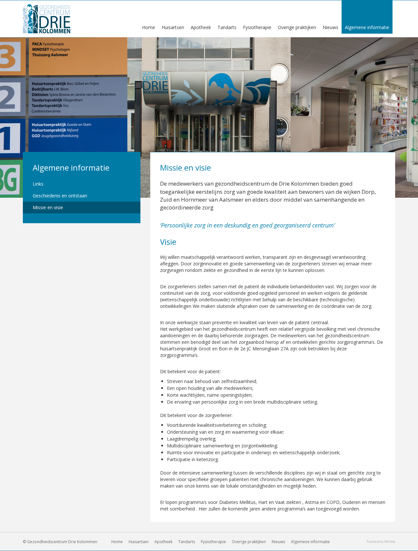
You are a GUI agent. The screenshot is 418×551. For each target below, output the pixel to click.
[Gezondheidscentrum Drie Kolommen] (46, 18)
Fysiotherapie (213, 541)
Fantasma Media (381, 541)
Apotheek (163, 541)
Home (117, 541)
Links (38, 184)
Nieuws (278, 541)
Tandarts (186, 541)
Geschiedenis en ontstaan (60, 195)
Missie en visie (48, 207)
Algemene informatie (71, 167)
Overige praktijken (249, 541)
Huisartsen (139, 541)
